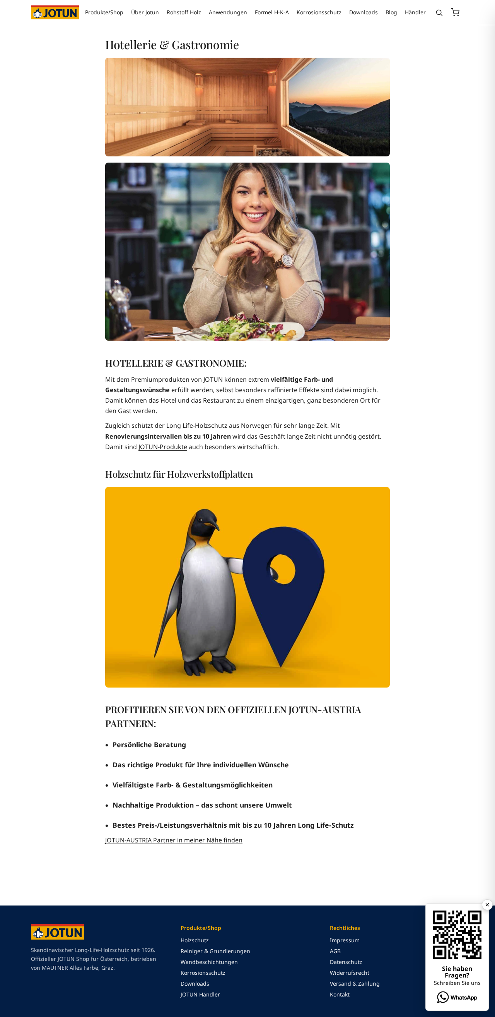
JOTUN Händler (200, 994)
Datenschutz (346, 962)
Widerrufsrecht (349, 972)
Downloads (363, 12)
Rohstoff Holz (184, 12)
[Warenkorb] (455, 12)
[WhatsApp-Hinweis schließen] (487, 904)
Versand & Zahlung (355, 983)
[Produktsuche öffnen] (439, 12)
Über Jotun (145, 12)
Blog (391, 12)
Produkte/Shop (104, 12)
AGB (335, 951)
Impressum (345, 940)
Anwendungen (228, 12)
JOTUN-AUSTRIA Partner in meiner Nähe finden (173, 840)
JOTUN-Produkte (162, 446)
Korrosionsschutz (319, 12)
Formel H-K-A (272, 12)
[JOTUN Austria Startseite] (55, 12)
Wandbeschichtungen (209, 962)
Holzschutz (195, 940)
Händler (415, 12)
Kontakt (340, 994)
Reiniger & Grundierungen (215, 951)
